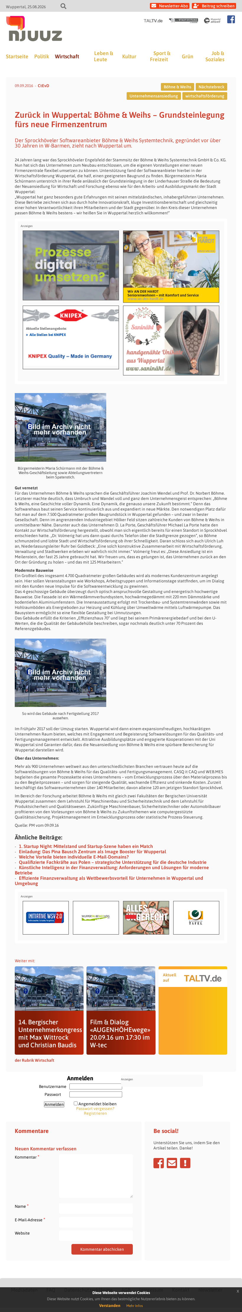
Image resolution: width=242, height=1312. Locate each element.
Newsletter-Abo (173, 6)
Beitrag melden (185, 1163)
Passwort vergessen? (95, 1108)
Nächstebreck (211, 87)
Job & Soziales (214, 56)
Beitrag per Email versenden (172, 1163)
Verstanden (109, 1305)
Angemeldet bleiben (98, 1103)
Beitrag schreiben (218, 6)
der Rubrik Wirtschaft (34, 1060)
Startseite (17, 56)
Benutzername (52, 1086)
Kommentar (27, 1157)
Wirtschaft (67, 56)
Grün (187, 56)
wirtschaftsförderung (204, 96)
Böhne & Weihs (177, 87)
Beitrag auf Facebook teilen (158, 1163)
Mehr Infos (134, 1306)
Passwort (53, 1094)
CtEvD (43, 85)
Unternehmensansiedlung (154, 96)
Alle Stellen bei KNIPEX (46, 334)
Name (22, 1206)
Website (22, 1233)
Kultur (129, 56)
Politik (41, 56)
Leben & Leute (103, 56)
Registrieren (95, 1113)
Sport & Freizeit (160, 56)
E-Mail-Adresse (30, 1219)
